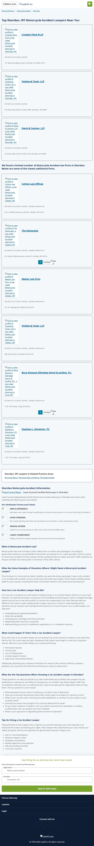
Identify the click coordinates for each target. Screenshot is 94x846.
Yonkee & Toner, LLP (33, 81)
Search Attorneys (47, 788)
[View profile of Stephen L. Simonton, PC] (12, 435)
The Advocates (30, 230)
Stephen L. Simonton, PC (36, 429)
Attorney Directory (8, 11)
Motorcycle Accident (24, 11)
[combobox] (47, 770)
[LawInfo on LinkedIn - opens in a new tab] (57, 825)
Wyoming (36, 11)
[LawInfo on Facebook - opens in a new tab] (36, 825)
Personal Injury (11, 477)
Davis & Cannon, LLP (33, 128)
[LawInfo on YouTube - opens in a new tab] (50, 825)
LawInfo (5, 804)
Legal (4, 811)
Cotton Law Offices (32, 183)
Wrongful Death (47, 477)
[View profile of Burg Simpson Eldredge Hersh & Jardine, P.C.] (12, 381)
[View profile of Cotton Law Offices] (12, 189)
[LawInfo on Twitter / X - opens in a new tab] (43, 825)
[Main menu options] (9, 4)
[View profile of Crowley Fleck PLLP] (12, 40)
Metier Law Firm (31, 279)
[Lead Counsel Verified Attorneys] (11, 492)
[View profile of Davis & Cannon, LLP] (12, 132)
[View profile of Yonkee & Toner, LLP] (12, 87)
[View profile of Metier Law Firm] (12, 284)
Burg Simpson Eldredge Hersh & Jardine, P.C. (47, 372)
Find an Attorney (9, 798)
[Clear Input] (89, 770)
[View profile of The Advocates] (12, 235)
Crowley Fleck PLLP (32, 34)
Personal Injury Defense (29, 477)
